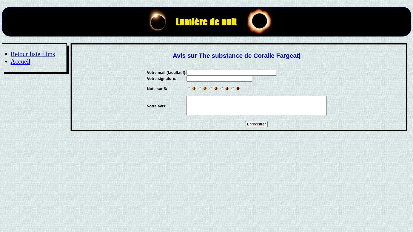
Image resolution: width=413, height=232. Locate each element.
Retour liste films (33, 54)
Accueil (20, 61)
